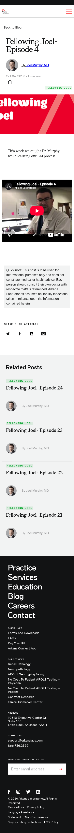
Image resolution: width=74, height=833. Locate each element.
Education (25, 587)
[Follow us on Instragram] (18, 792)
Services (22, 577)
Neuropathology (19, 669)
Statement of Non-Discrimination (28, 817)
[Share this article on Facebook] (20, 334)
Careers (21, 606)
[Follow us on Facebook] (9, 792)
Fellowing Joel (58, 87)
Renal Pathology (19, 664)
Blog (16, 596)
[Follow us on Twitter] (28, 792)
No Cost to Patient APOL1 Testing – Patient (34, 690)
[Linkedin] (32, 334)
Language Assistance (21, 812)
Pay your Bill (16, 643)
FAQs (12, 638)
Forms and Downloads (23, 633)
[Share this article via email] (43, 334)
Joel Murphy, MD (37, 65)
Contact (21, 615)
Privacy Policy (35, 807)
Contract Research (21, 697)
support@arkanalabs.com (25, 740)
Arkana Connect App (22, 648)
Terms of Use (16, 807)
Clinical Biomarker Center (25, 702)
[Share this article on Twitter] (8, 334)
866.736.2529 (18, 745)
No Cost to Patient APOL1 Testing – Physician (34, 681)
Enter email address (27, 769)
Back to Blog (13, 27)
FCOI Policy (51, 822)
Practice (22, 568)
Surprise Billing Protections (24, 822)
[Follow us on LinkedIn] (38, 792)
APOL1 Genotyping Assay (26, 674)
